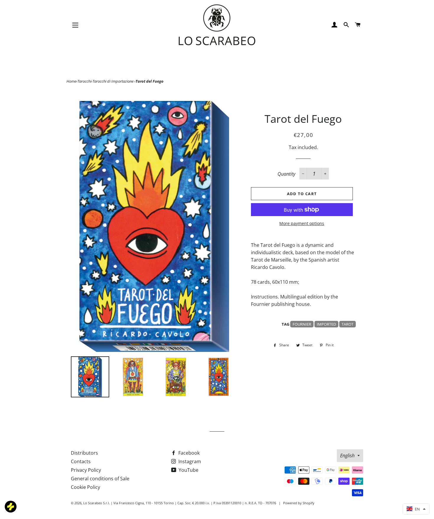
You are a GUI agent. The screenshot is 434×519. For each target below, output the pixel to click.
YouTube (187, 470)
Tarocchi (84, 81)
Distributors (84, 453)
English (347, 455)
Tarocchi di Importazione (113, 81)
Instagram (189, 461)
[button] (416, 509)
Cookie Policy (85, 487)
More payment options (301, 223)
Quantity (286, 174)
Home (71, 81)
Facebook (188, 453)
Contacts (81, 461)
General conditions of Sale (100, 478)
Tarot (347, 324)
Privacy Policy (86, 470)
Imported (326, 324)
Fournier (302, 324)
